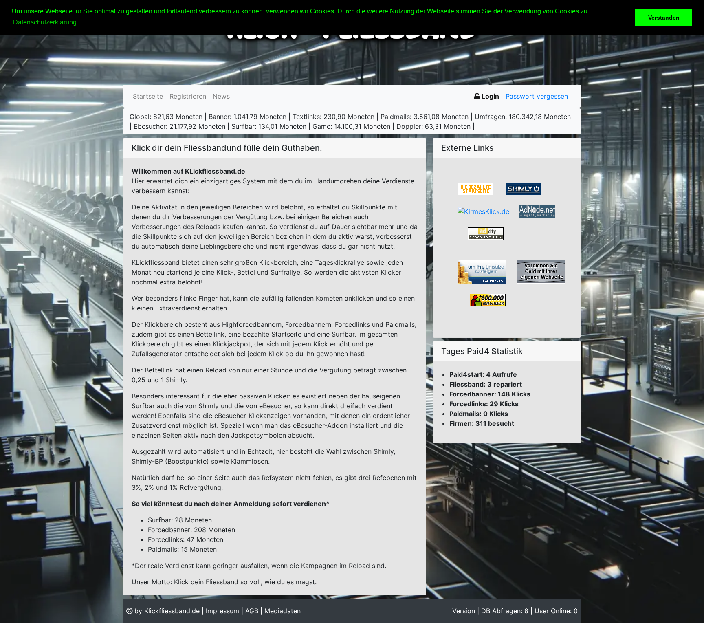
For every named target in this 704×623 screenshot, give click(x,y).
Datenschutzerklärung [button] (45, 22)
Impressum (222, 611)
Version (464, 611)
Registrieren (187, 96)
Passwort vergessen (537, 96)
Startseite (148, 96)
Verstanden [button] (664, 17)
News (221, 96)
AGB (251, 611)
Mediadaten (282, 611)
